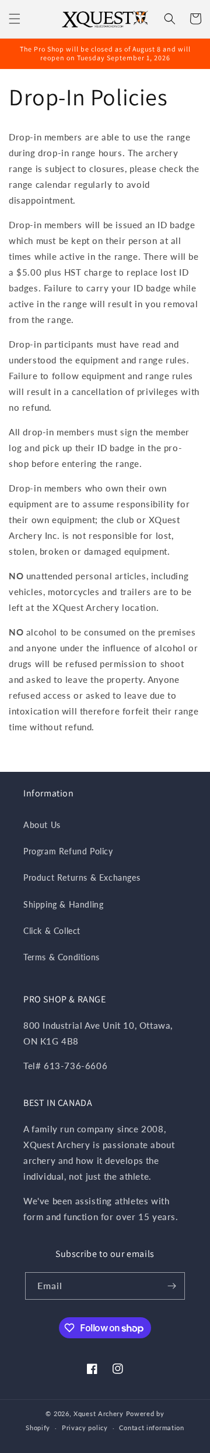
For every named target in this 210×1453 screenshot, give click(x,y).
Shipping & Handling (63, 904)
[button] (14, 19)
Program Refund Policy (68, 851)
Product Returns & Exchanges (81, 877)
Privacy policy (85, 1427)
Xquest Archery (99, 1413)
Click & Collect (51, 931)
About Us (42, 825)
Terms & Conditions (61, 957)
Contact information (151, 1427)
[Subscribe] (171, 1286)
